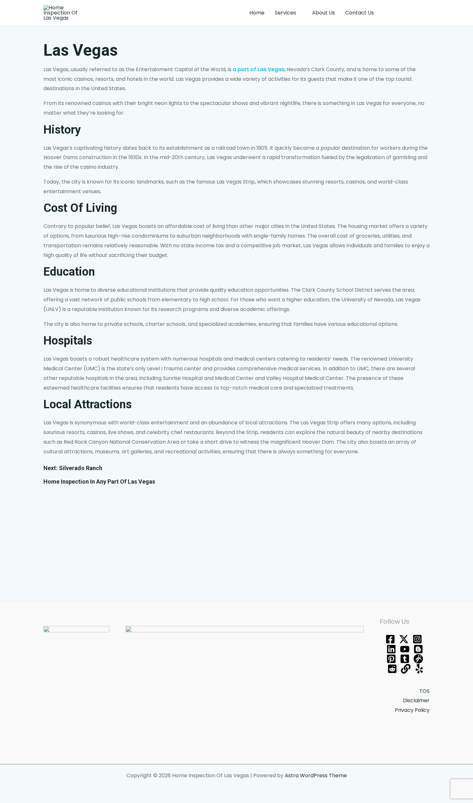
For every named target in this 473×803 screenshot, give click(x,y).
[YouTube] (405, 649)
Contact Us (359, 12)
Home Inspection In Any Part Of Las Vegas (99, 481)
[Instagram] (417, 639)
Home (256, 12)
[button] (407, 13)
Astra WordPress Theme (316, 775)
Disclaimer (416, 700)
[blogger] (418, 649)
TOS (424, 691)
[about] (406, 669)
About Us (323, 12)
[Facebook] (390, 639)
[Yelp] (419, 669)
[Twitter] (404, 639)
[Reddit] (392, 669)
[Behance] (391, 649)
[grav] (418, 659)
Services (285, 12)
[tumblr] (405, 659)
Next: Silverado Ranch (72, 468)
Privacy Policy (412, 710)
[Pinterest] (391, 659)
